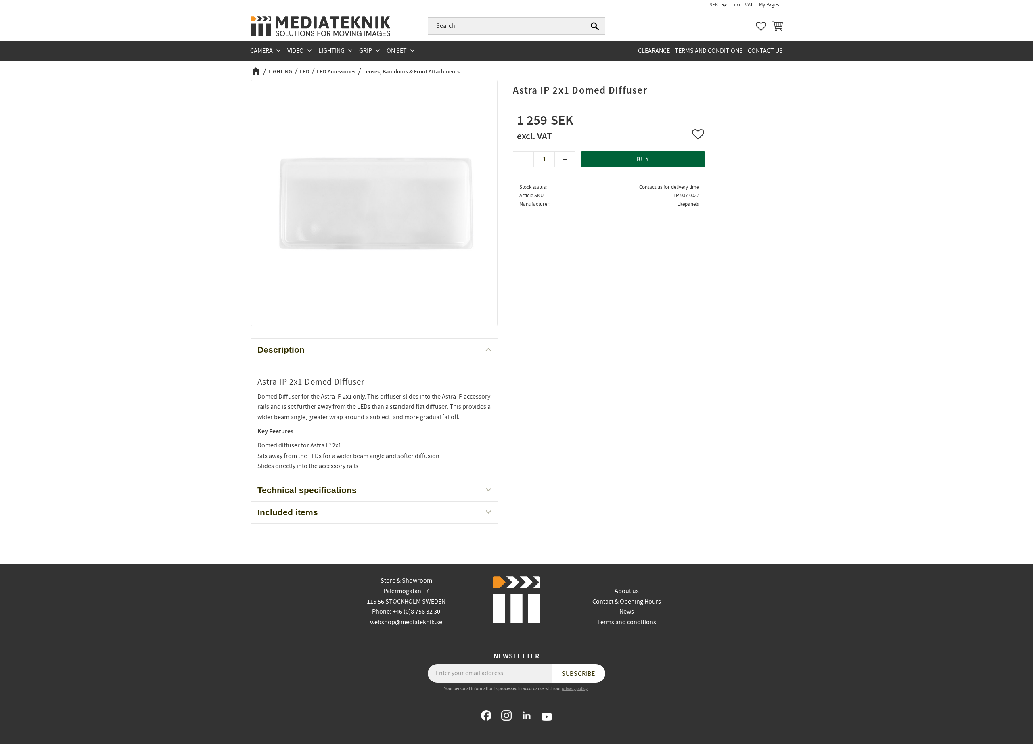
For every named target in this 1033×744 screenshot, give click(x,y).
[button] (761, 26)
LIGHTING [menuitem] (331, 51)
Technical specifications (307, 490)
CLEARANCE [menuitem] (654, 51)
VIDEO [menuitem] (295, 51)
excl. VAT (743, 5)
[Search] (595, 26)
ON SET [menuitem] (397, 51)
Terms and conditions (626, 622)
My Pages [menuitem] (769, 5)
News (626, 612)
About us (627, 591)
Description (281, 349)
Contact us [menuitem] (765, 51)
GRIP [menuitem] (365, 51)
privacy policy (575, 688)
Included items (287, 512)
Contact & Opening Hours (626, 602)
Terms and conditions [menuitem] (709, 51)
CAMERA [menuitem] (261, 51)
